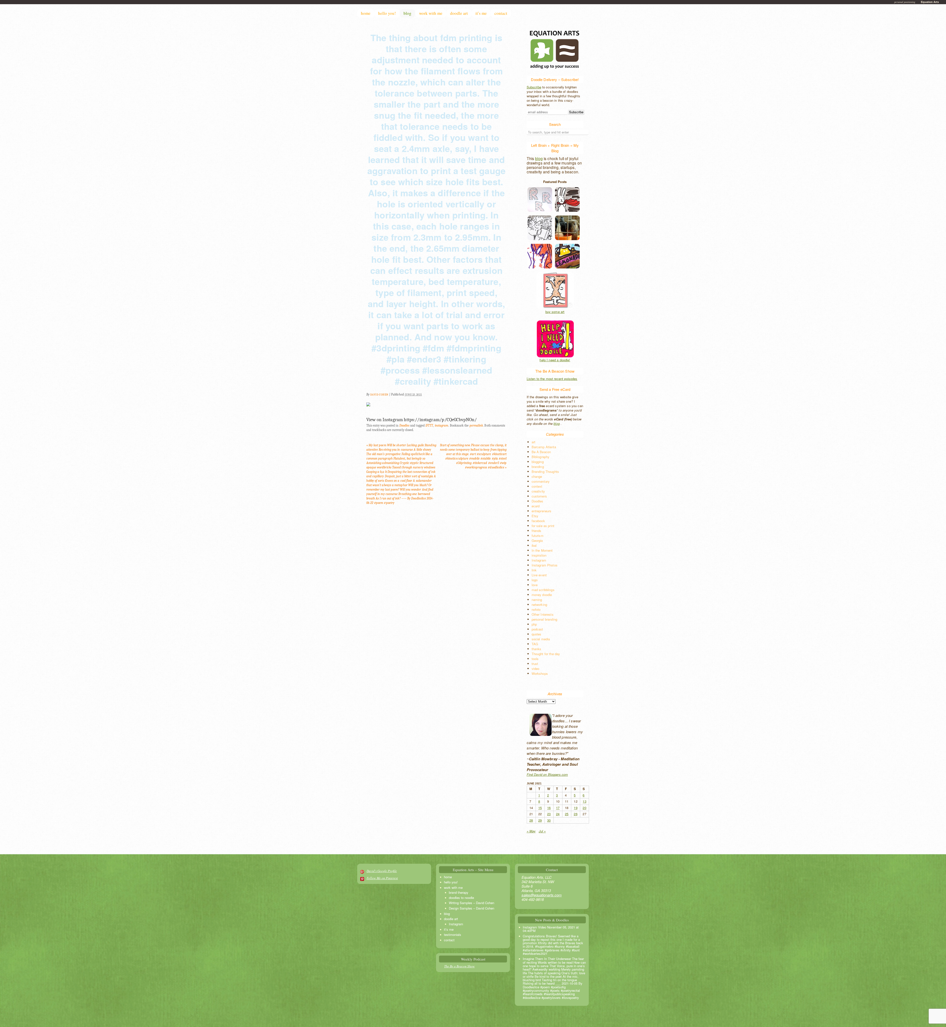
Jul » (542, 831)
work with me (430, 13)
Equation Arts (930, 1)
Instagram (539, 560)
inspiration (539, 555)
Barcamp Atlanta (544, 447)
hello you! (387, 13)
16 (549, 807)
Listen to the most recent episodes (552, 378)
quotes (536, 634)
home (366, 13)
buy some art (555, 312)
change (537, 476)
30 (549, 820)
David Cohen (379, 394)
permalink (476, 425)
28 (531, 820)
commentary (541, 481)
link (534, 570)
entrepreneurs (542, 511)
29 (540, 820)
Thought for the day (546, 653)
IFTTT (429, 425)
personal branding (544, 619)
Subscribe (534, 87)
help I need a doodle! (555, 360)
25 (566, 814)
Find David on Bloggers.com (547, 774)
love (535, 584)
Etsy (535, 516)
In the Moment (542, 550)
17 (557, 807)
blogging (538, 461)
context (537, 486)
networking (539, 604)
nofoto (536, 609)
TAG (535, 644)
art (533, 442)
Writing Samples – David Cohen (471, 902)
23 (549, 814)
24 (557, 814)
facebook (538, 520)
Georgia (537, 540)
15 (540, 807)
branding (538, 466)
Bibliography (541, 456)
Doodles (404, 425)
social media (541, 639)
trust (535, 663)
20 (584, 807)
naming (537, 599)
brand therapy (458, 892)
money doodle (542, 594)
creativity (538, 491)
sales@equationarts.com (542, 894)
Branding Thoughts (545, 471)
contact (500, 13)
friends (536, 530)
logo (535, 580)
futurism (537, 535)
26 (575, 814)
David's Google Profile (382, 871)
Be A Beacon (541, 451)
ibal (534, 545)
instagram (441, 425)
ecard (536, 506)
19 (575, 807)
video (536, 668)
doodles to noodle (461, 897)
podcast (537, 629)
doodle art (459, 13)
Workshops (540, 673)
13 (584, 801)
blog (407, 13)
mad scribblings (543, 589)
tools (535, 658)
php (534, 624)
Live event (539, 575)
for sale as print (543, 525)
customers (539, 496)
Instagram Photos (544, 565)
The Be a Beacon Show (459, 966)
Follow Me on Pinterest (382, 878)
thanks (536, 648)
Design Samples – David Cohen (471, 908)
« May (531, 831)
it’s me (481, 13)
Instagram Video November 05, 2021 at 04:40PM (551, 929)
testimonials (452, 934)
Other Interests (543, 614)
